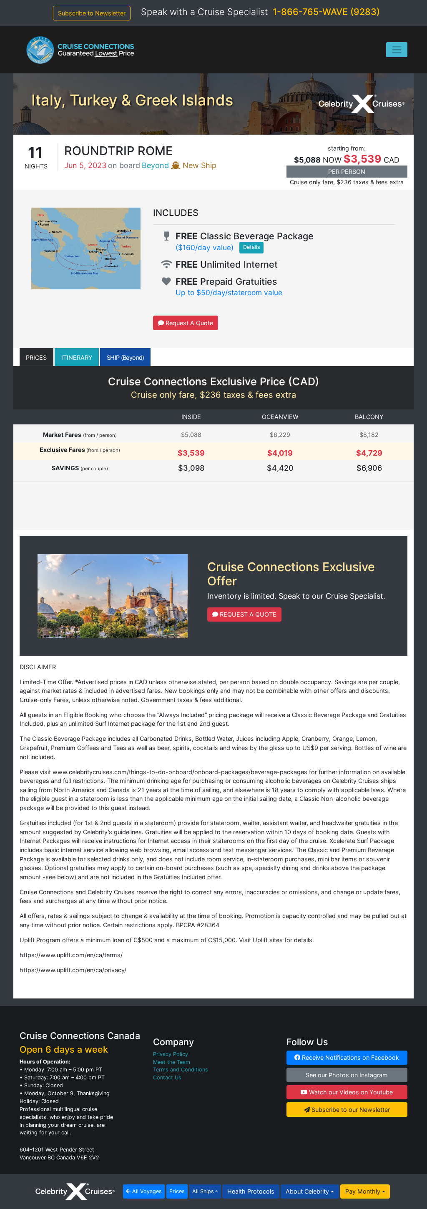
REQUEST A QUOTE (247, 614)
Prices (177, 1191)
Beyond (155, 165)
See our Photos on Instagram (347, 1075)
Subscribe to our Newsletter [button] (350, 1109)
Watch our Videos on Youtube (350, 1092)
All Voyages (146, 1191)
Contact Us (167, 1077)
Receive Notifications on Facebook (349, 1057)
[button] (36, 357)
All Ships (203, 1191)
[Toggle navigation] (396, 49)
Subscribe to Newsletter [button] (92, 13)
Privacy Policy (170, 1054)
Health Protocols (250, 1191)
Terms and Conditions (180, 1069)
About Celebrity (307, 1191)
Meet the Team (171, 1062)
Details (251, 247)
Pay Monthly (362, 1191)
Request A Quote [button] (188, 322)
